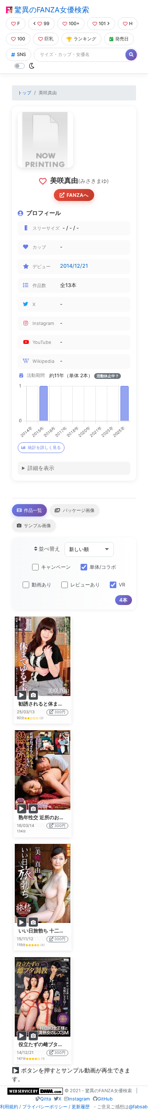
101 (102, 23)
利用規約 (9, 1107)
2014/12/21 (74, 266)
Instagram (79, 1099)
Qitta (45, 1099)
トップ (24, 93)
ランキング (85, 39)
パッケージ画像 (78, 510)
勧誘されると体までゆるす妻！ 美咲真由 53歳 (69, 704)
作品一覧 (32, 510)
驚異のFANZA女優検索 (50, 9)
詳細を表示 (41, 468)
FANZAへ (77, 195)
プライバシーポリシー (44, 1107)
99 (46, 23)
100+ (74, 23)
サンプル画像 (37, 525)
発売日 (122, 39)
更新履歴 (81, 1107)
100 (21, 39)
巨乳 (48, 39)
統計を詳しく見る (44, 447)
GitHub (105, 1099)
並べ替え (48, 549)
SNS (21, 54)
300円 (59, 712)
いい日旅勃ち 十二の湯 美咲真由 (54, 930)
